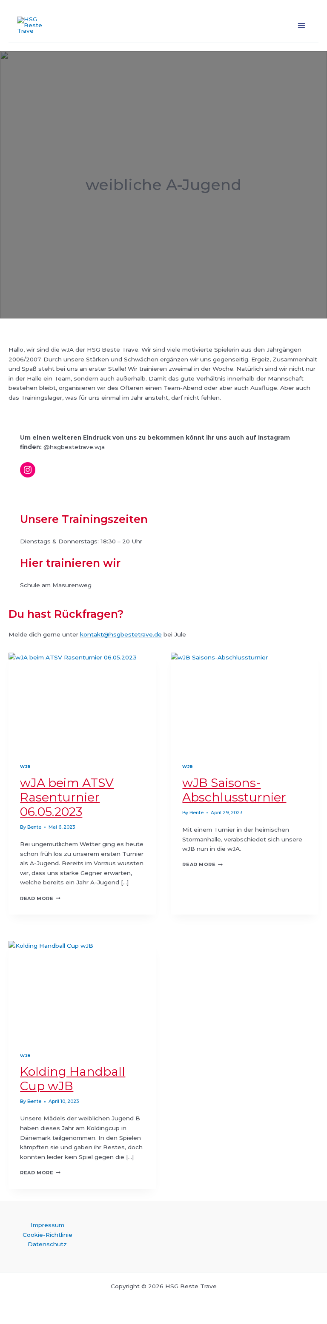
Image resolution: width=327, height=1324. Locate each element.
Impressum (47, 1225)
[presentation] (82, 701)
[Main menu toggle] (301, 25)
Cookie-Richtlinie (47, 1234)
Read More (40, 898)
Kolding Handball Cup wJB (72, 1078)
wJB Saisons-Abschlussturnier (234, 790)
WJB (25, 766)
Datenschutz (47, 1244)
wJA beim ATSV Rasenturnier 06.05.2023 (67, 797)
